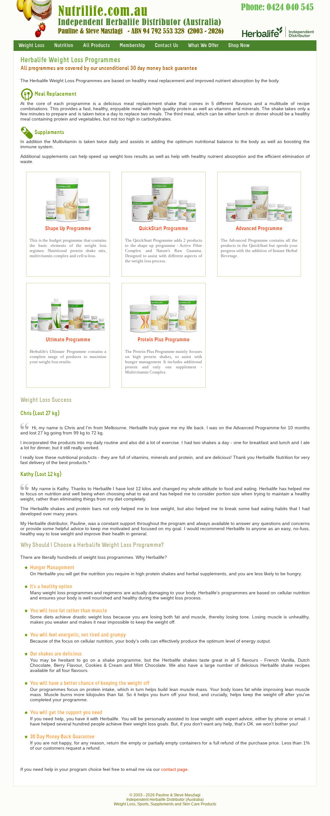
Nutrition (63, 45)
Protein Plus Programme (163, 340)
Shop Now (238, 45)
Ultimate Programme (68, 340)
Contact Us (166, 45)
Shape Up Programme (68, 228)
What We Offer (203, 45)
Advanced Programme (259, 228)
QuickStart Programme (163, 228)
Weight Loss (31, 45)
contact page (174, 769)
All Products (96, 45)
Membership (132, 45)
